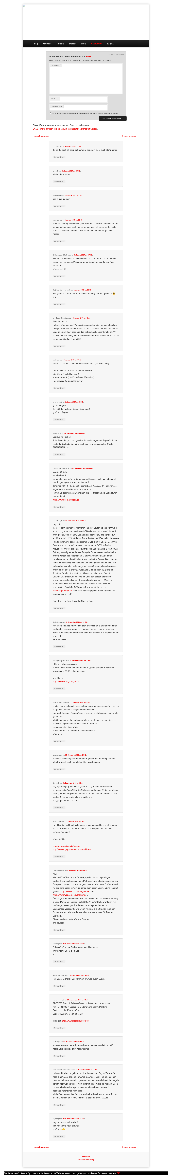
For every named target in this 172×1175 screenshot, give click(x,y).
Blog (35, 43)
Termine (60, 43)
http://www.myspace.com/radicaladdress (72, 849)
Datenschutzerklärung (86, 1160)
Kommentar (56, 65)
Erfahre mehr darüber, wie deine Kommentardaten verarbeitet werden (65, 128)
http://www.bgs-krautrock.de (66, 499)
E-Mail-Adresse (56, 106)
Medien (72, 43)
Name (53, 98)
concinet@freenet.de (62, 590)
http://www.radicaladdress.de (66, 845)
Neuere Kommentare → (130, 136)
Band (83, 43)
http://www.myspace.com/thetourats (70, 894)
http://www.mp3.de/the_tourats (75, 891)
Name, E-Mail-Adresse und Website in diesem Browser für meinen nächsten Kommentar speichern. (86, 113)
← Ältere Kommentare (41, 136)
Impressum (86, 1156)
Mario (89, 56)
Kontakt (110, 43)
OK (118, 1173)
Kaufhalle (47, 43)
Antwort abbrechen (116, 54)
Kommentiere (59, 157)
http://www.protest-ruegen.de (75, 1020)
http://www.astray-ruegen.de (66, 681)
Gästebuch (96, 43)
